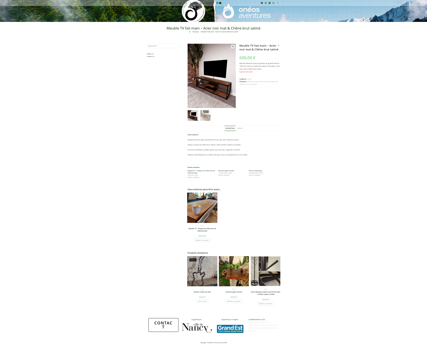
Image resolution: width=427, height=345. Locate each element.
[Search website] (277, 3)
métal (276, 82)
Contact (163, 325)
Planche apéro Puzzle (226, 171)
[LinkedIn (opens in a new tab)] (269, 2)
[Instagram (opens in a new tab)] (266, 2)
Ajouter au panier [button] (202, 240)
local (271, 82)
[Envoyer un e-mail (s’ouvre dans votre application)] (273, 2)
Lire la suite (202, 301)
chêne (249, 82)
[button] (233, 46)
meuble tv (242, 84)
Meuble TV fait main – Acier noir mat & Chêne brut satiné (219, 32)
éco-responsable (257, 82)
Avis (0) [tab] (239, 128)
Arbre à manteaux (255, 171)
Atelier (249, 79)
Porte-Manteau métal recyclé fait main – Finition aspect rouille (265, 293)
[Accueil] (189, 32)
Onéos (213, 14)
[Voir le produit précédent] (278, 45)
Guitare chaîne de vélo (202, 292)
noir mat (249, 84)
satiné (255, 84)
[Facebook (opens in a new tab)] (262, 2)
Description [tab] (230, 128)
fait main (266, 82)
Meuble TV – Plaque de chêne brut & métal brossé (202, 229)
